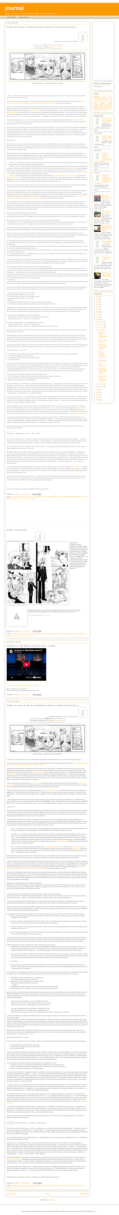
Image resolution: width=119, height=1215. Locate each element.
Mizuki (74, 496)
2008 (97, 395)
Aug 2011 (101, 327)
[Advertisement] (47, 513)
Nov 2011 (101, 322)
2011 (97, 319)
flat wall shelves (104, 110)
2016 (97, 307)
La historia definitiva (66, 496)
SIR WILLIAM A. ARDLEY (79, 413)
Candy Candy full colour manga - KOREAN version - (107, 275)
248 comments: (26, 1183)
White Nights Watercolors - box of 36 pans (107, 197)
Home (48, 1194)
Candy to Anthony (13, 177)
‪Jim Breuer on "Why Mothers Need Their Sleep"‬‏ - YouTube (31, 645)
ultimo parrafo (76, 848)
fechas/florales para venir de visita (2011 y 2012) (102, 371)
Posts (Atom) (51, 1200)
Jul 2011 (100, 329)
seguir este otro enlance (57, 47)
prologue (15, 162)
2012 (97, 317)
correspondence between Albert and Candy (64, 175)
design (97, 97)
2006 (97, 400)
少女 (33, 498)
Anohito (18, 496)
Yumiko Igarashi (12, 112)
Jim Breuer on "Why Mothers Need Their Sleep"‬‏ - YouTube (22, 685)
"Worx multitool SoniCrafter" (106, 212)
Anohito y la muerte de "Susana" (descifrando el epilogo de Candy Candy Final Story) (42, 705)
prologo (16, 828)
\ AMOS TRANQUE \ (101, 365)
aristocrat (53, 407)
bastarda (72, 1095)
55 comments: (26, 494)
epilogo (14, 846)
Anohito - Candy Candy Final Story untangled (107, 137)
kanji (59, 496)
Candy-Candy (50, 1185)
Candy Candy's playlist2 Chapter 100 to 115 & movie (41, 103)
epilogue (14, 175)
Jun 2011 (100, 384)
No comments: (26, 631)
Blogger (95, 1211)
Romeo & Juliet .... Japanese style (106, 259)
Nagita (78, 496)
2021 (97, 302)
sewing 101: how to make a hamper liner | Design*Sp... (102, 378)
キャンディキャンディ (17, 498)
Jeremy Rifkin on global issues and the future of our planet (107, 228)
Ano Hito (13, 496)
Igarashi (55, 496)
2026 (97, 297)
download (49, 496)
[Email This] (33, 494)
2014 (97, 312)
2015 (97, 309)
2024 (97, 299)
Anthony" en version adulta (14, 1159)
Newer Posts (11, 1194)
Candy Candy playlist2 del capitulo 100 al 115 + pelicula (30, 765)
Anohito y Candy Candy (16, 529)
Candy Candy (28, 496)
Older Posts (84, 1194)
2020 (97, 304)
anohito (76, 612)
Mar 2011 (101, 386)
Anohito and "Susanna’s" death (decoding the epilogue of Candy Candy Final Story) (41, 26)
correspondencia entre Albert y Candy (52, 846)
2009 (97, 392)
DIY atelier (103, 108)
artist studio (97, 110)
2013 (97, 314)
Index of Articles (24, 17)
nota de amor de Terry (61, 841)
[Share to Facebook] (38, 494)
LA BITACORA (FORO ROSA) (50, 790)
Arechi (22, 496)
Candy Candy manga (34, 110)
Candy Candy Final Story (39, 496)
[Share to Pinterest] (40, 494)
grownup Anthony (76, 467)
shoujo (83, 496)
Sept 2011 (101, 324)
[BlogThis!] (35, 494)
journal (14, 8)
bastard (79, 407)
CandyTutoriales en (98, 86)
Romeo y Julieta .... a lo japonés (106, 242)
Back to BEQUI (11, 17)
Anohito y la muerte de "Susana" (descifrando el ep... (102, 355)
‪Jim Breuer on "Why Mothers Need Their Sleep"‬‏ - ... (102, 347)
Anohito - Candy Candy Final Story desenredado (107, 120)
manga (69, 633)
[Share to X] (37, 494)
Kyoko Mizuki (29, 120)
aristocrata (45, 1095)
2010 (97, 389)
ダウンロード (27, 498)
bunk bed (109, 108)
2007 (97, 397)
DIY (95, 99)
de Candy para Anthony (77, 846)
